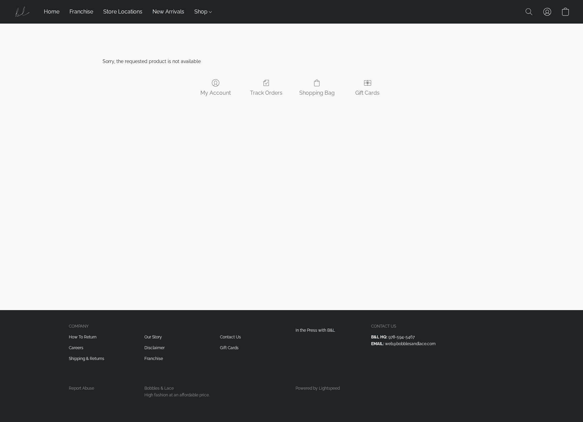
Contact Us (230, 337)
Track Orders (266, 93)
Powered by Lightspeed (318, 388)
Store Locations (122, 11)
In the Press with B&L (315, 330)
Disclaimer (154, 347)
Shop (201, 11)
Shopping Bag (317, 93)
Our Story (153, 337)
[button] (21, 11)
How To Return (82, 337)
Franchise (81, 11)
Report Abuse (81, 388)
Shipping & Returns (86, 358)
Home (51, 11)
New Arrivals (168, 11)
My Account (215, 93)
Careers (76, 347)
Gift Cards (367, 93)
